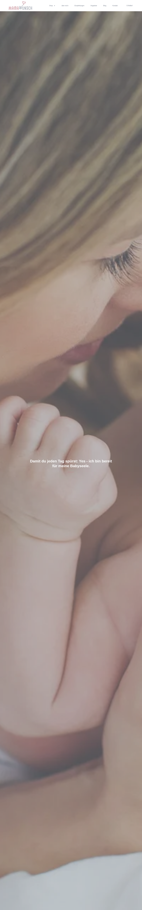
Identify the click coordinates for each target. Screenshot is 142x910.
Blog (104, 5)
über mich (65, 5)
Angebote (94, 5)
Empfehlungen (79, 5)
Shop (51, 5)
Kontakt (115, 5)
